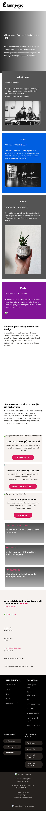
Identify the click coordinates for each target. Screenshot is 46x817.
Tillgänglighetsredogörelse (23, 797)
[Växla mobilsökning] (38, 5)
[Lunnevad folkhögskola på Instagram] (26, 802)
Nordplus (24, 603)
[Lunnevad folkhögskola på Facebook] (20, 802)
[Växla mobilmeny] (42, 5)
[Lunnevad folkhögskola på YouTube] (23, 802)
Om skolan (32, 680)
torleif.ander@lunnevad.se (12, 648)
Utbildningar (13, 680)
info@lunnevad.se (23, 792)
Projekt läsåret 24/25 (10, 606)
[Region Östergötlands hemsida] (23, 806)
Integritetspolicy (23, 795)
